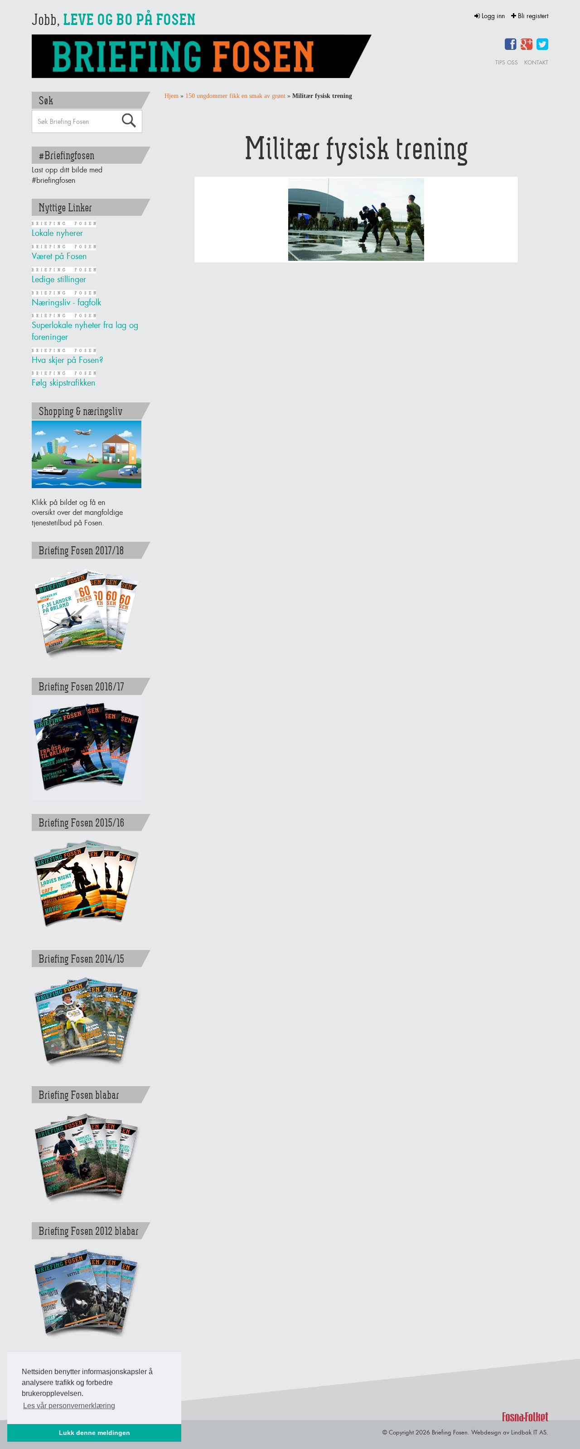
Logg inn (493, 15)
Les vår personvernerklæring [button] (69, 1406)
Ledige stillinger (59, 279)
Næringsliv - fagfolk (66, 302)
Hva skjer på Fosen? (67, 360)
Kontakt (536, 62)
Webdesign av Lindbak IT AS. (509, 1432)
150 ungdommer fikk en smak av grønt (235, 96)
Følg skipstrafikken (64, 382)
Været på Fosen (59, 256)
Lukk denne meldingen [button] (94, 1432)
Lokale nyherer (57, 233)
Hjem (171, 96)
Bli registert (532, 15)
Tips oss (506, 62)
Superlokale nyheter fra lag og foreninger (85, 331)
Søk (128, 120)
